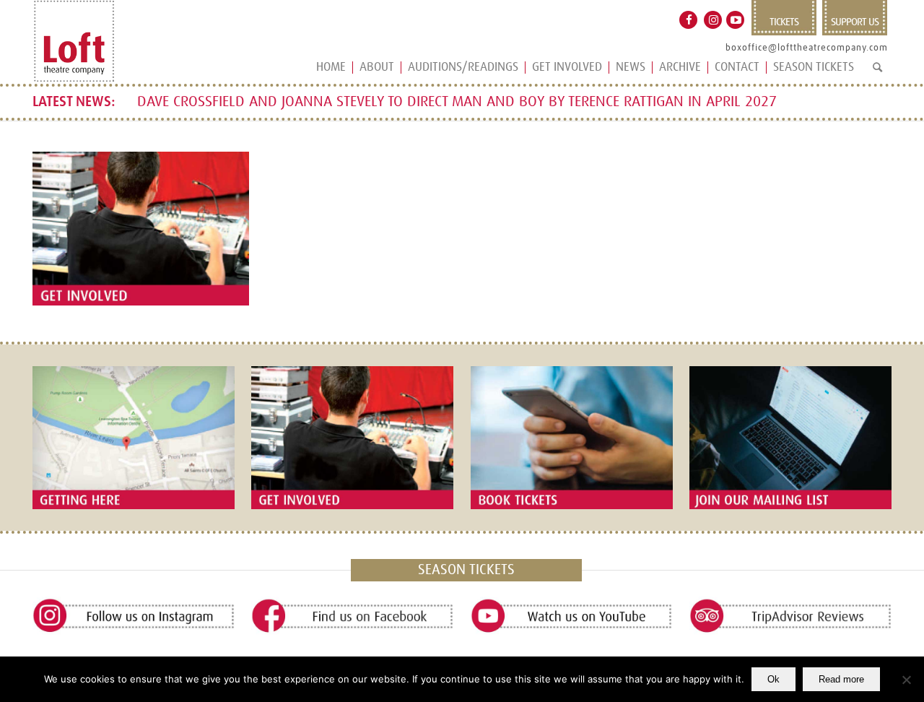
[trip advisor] (790, 616)
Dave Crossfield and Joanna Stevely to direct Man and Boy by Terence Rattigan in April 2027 (457, 102)
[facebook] (352, 616)
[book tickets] (572, 437)
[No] (906, 679)
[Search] (877, 73)
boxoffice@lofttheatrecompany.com (806, 48)
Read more (841, 679)
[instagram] (133, 616)
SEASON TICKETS (466, 570)
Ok (773, 679)
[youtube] (572, 616)
